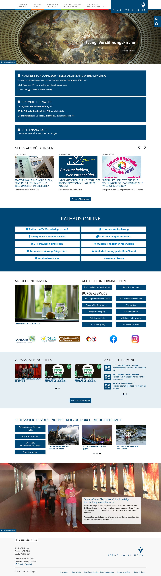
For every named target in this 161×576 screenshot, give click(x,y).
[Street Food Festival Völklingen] (58, 370)
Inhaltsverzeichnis (124, 571)
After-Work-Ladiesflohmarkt (126, 374)
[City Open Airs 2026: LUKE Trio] (28, 370)
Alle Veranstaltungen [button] (80, 400)
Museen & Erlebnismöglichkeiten (30, 444)
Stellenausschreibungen (47, 133)
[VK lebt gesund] (47, 339)
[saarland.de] (25, 339)
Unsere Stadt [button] (37, 5)
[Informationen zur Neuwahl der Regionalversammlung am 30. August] (80, 166)
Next (71, 306)
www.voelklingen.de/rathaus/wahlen (51, 84)
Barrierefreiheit (139, 571)
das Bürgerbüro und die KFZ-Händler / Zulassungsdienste (47, 115)
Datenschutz (76, 571)
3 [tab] (100, 453)
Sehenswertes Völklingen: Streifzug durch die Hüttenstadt (68, 419)
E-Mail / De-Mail (25, 563)
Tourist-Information (30, 436)
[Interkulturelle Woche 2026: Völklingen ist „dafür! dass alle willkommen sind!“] (124, 166)
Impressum (64, 571)
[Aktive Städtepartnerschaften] (91, 339)
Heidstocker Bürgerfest (123, 383)
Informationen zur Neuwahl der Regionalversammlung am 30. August (79, 182)
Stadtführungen (30, 452)
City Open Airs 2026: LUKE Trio (126, 365)
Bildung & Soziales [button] (52, 5)
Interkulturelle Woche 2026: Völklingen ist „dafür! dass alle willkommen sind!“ (122, 182)
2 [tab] (59, 388)
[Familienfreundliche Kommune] (69, 339)
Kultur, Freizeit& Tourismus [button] (72, 5)
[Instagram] (135, 339)
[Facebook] (113, 339)
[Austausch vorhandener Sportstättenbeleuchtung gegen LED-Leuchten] (47, 305)
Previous (23, 306)
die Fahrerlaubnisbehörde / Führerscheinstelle (42, 111)
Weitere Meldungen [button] (80, 198)
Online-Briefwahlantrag (41, 89)
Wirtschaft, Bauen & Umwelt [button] (96, 5)
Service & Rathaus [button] (22, 5)
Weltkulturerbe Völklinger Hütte (30, 428)
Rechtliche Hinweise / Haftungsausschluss (99, 571)
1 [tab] (56, 388)
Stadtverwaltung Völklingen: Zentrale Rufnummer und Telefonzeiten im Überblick (34, 182)
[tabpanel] (28, 373)
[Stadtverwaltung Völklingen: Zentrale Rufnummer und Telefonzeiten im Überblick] (37, 166)
